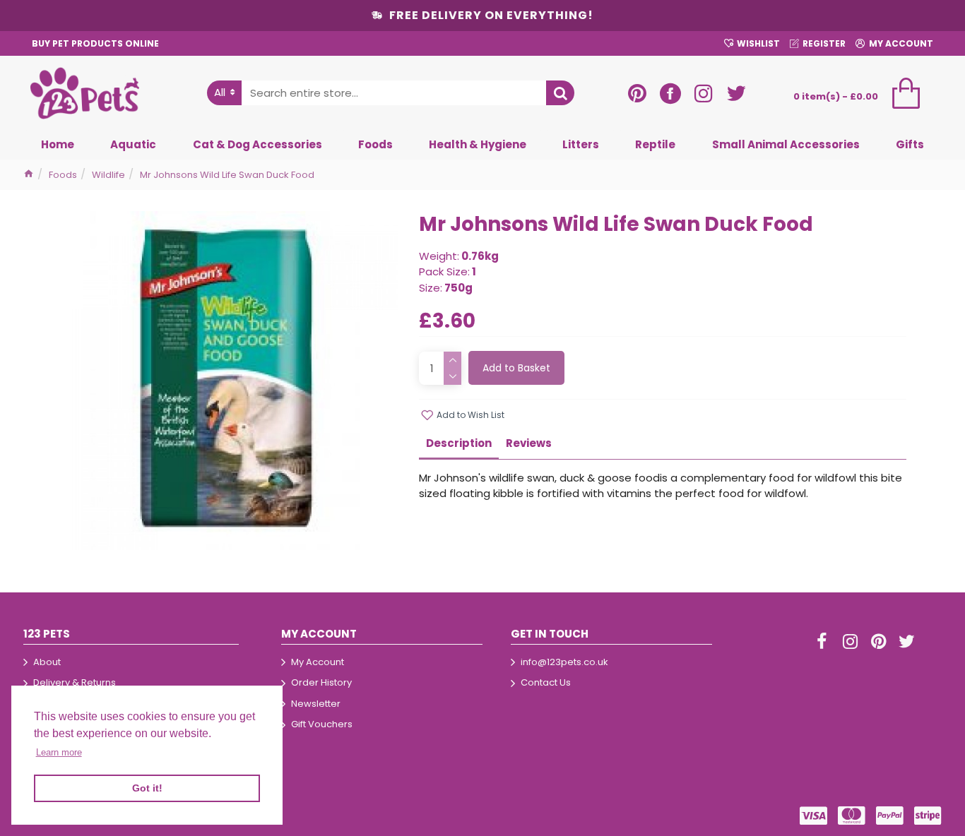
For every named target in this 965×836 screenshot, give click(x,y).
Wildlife (108, 174)
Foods (63, 174)
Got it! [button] (147, 788)
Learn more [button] (59, 752)
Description (459, 443)
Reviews (529, 443)
